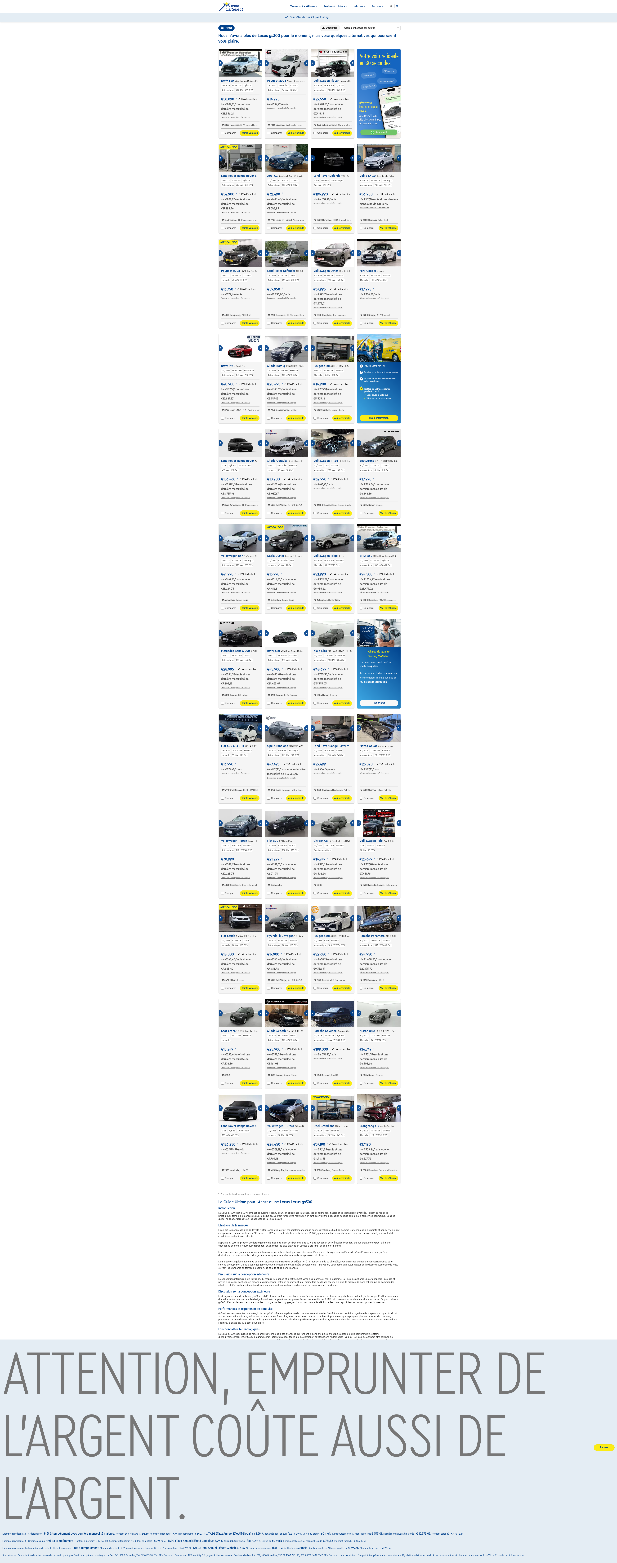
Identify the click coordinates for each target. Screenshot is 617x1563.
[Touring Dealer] (232, 6)
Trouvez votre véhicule (302, 6)
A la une (358, 6)
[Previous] (221, 63)
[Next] (260, 63)
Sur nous (376, 6)
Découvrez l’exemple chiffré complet (235, 117)
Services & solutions (334, 6)
